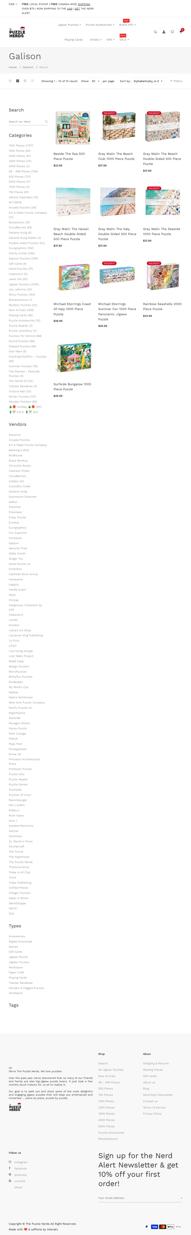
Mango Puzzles (19, 666)
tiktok (18, 1187)
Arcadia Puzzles (22, 207)
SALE (123, 37)
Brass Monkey (18, 460)
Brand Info (126, 22)
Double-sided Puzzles (27, 243)
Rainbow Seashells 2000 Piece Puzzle (162, 306)
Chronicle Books (20, 465)
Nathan (13, 692)
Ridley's (14, 810)
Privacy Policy (152, 1113)
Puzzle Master (18, 779)
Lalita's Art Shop (20, 630)
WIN (109, 39)
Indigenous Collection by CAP (25, 607)
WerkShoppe (17, 903)
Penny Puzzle (18, 728)
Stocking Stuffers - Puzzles (27, 359)
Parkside (14, 718)
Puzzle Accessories (99, 24)
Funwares (15, 538)
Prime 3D (15, 754)
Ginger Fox (16, 558)
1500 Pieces (20, 150)
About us (149, 1082)
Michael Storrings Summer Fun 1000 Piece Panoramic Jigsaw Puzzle (117, 311)
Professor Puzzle (20, 769)
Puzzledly (15, 789)
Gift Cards (17, 263)
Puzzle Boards (20, 325)
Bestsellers (19, 222)
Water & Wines (18, 898)
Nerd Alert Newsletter (158, 1095)
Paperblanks (17, 713)
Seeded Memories (21, 825)
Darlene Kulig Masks (25, 238)
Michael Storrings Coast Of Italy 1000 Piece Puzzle (72, 309)
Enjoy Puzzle (17, 517)
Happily (14, 584)
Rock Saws (16, 815)
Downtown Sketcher (23, 496)
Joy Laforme (20, 289)
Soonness (15, 836)
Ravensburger (18, 800)
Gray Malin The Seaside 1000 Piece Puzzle (161, 231)
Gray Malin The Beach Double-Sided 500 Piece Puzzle (162, 159)
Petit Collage (17, 733)
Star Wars (17, 351)
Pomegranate (17, 749)
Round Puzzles (22, 341)
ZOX (11, 913)
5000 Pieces (19, 181)
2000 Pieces (20, 156)
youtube (19, 1181)
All (15, 202)
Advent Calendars (23, 197)
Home (13, 67)
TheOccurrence (19, 867)
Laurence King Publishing (26, 635)
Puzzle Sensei (18, 784)
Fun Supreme (18, 532)
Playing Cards (74, 39)
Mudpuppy (16, 682)
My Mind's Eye (18, 687)
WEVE (13, 908)
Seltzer (14, 831)
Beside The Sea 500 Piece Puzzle (69, 156)
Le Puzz (14, 640)
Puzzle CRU (16, 774)
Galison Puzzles (23, 258)
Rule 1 (13, 820)
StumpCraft (16, 846)
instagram (21, 1162)
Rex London (17, 805)
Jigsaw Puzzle (18, 957)
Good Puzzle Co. (20, 564)
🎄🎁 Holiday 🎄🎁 (25, 407)
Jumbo (13, 620)
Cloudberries (20, 227)
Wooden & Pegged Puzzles (26, 988)
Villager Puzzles (19, 893)
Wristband (15, 993)
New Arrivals (21, 310)
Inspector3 (18, 274)
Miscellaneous (20, 299)
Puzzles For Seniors (25, 336)
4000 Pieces (19, 166)
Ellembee (15, 512)
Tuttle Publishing (20, 882)
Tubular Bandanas (23, 386)
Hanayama (16, 579)
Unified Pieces (18, 887)
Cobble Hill (16, 481)
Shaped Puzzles (22, 346)
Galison (28, 67)
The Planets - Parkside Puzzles (24, 374)
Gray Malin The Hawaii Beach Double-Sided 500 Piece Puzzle (71, 234)
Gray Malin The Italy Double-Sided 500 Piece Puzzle (117, 234)
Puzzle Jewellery (23, 330)
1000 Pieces (21, 145)
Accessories (17, 936)
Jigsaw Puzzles (68, 24)
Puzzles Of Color (20, 795)
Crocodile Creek (20, 486)
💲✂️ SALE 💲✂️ (23, 412)
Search (103, 1063)
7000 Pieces (19, 187)
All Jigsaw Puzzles (110, 1069)
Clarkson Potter (19, 471)
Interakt (52, 1229)
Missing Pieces (153, 1069)
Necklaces (16, 967)
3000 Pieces (20, 161)
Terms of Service (154, 1107)
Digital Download (20, 941)
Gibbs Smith (17, 553)
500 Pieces (20, 176)
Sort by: (125, 81)
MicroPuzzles (18, 671)
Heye (12, 594)
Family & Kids (22, 253)
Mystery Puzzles (23, 305)
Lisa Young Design (21, 651)
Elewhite (15, 507)
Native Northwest (21, 697)
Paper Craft (16, 972)
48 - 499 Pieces (23, 171)
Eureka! (14, 522)
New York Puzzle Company (27, 702)
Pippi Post (15, 744)
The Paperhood (19, 857)
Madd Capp (16, 661)
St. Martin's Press (21, 841)
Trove (12, 877)
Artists (94, 39)
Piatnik (13, 738)
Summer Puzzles (23, 366)
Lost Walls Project (21, 656)
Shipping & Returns (156, 1063)
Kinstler (14, 625)
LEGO (12, 645)
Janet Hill (18, 279)
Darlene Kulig (20, 232)
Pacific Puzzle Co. (21, 707)
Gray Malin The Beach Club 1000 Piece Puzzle (116, 156)
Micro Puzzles (22, 294)
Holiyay (14, 600)
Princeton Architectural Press (24, 761)
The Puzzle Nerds (21, 862)
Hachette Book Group (23, 574)
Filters (177, 81)
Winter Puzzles (22, 396)
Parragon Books (19, 723)
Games (13, 946)
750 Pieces (19, 192)
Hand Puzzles (21, 268)
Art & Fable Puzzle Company (28, 215)
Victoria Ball (20, 391)
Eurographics (21, 248)
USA (69, 8)
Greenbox (15, 569)
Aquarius (15, 434)
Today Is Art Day (19, 872)
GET (77, 8)
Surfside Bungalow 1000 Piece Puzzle (72, 386)
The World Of (21, 381)
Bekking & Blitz (19, 450)
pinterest (20, 1175)
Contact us (150, 1101)
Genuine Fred (18, 548)
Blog (146, 1088)
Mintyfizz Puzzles (20, 676)
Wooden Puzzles (23, 401)
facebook (20, 1168)
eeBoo (13, 502)
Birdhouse (15, 455)
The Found (16, 851)
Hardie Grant (17, 589)
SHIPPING (84, 4)
